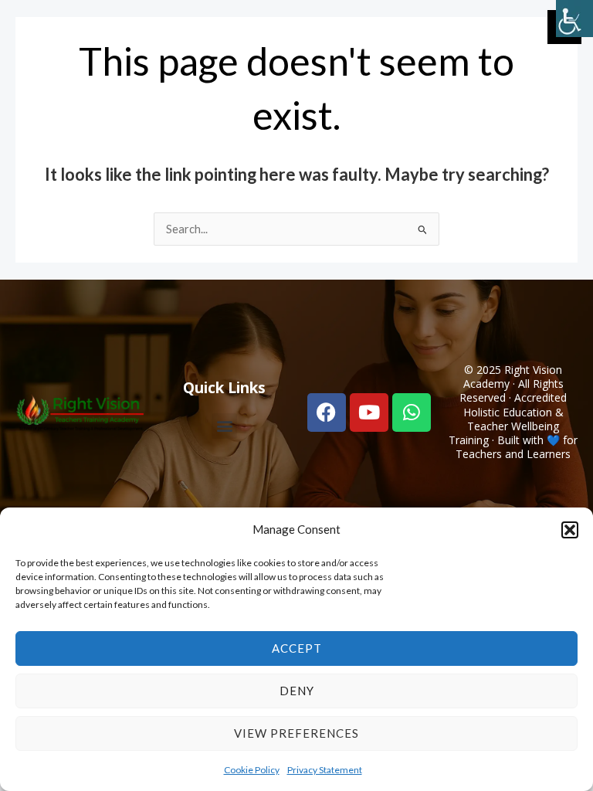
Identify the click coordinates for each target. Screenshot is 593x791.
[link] (574, 18)
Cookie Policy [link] (252, 770)
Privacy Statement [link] (324, 770)
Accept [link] (297, 648)
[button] (570, 530)
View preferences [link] (296, 733)
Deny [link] (297, 691)
